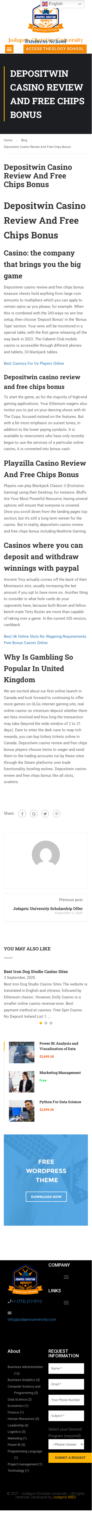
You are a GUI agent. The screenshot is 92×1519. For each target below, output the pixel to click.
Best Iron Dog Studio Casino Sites (36, 971)
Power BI (14, 1445)
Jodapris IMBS (64, 1497)
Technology (16, 1470)
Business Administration (25, 1367)
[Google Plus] (33, 813)
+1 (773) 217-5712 (26, 1301)
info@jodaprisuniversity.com (32, 1319)
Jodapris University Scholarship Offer (48, 908)
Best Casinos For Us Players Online (34, 363)
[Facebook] (22, 813)
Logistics (14, 1432)
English (55, 4)
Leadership (16, 1425)
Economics (16, 1406)
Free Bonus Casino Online (26, 643)
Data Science (17, 1399)
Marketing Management (60, 1072)
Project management (23, 1464)
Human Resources (21, 1419)
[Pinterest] (56, 813)
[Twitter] (45, 813)
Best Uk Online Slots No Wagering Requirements (45, 636)
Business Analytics (21, 1380)
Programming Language (25, 1451)
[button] (9, 49)
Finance (13, 1412)
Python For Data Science (60, 1101)
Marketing (15, 1438)
